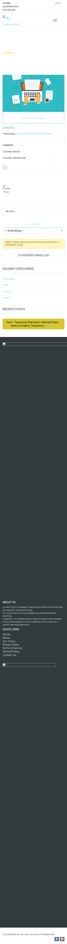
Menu (12, 211)
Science (7, 291)
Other (6, 297)
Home (6, 634)
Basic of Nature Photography (34, 133)
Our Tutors (9, 641)
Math (6, 285)
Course (15, 37)
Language (9, 278)
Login (58, 3)
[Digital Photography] (33, 93)
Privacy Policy (11, 644)
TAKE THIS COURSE (33, 118)
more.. (50, 325)
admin (14, 189)
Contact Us (9, 654)
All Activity (33, 224)
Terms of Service (13, 648)
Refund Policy (11, 651)
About (6, 637)
